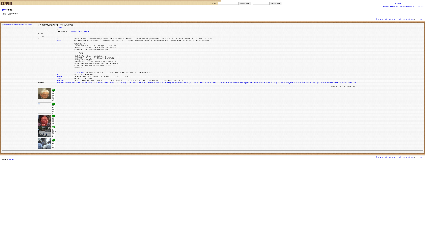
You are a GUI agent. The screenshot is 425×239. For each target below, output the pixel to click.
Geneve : (60, 78)
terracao (106, 83)
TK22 (299, 83)
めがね (164, 83)
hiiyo (251, 83)
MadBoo (201, 83)
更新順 (377, 19)
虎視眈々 (323, 83)
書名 (385, 19)
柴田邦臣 (309, 83)
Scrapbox (398, 3)
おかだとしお (227, 83)
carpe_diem (289, 83)
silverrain (330, 83)
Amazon (80, 31)
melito (256, 83)
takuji (124, 83)
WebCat (86, 31)
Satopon (282, 83)
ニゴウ (196, 83)
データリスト (419, 19)
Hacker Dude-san (81, 83)
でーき (95, 83)
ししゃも (219, 83)
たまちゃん (270, 83)
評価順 (391, 19)
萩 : (58, 39)
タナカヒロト (343, 83)
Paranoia (150, 83)
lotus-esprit (60, 83)
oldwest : (60, 76)
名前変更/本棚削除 (406, 7)
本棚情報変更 (394, 7)
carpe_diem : (61, 80)
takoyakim (262, 83)
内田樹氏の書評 (79, 72)
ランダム (421, 7)
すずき (276, 83)
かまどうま (316, 83)
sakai (186, 83)
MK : (58, 74)
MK (140, 83)
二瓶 (354, 83)
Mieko (90, 83)
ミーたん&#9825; (132, 83)
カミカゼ (208, 83)
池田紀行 (180, 83)
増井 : (59, 40)
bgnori (336, 83)
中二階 (174, 83)
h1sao (214, 83)
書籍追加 (386, 7)
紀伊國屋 (74, 31)
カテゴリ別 (406, 19)
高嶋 (295, 83)
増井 (4, 10)
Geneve (240, 83)
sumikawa (68, 83)
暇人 (118, 83)
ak (160, 83)
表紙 (381, 19)
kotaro (350, 83)
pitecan (11, 159)
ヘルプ (415, 7)
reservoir (100, 83)
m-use (144, 83)
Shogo (169, 83)
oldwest (235, 83)
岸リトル (113, 83)
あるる (190, 83)
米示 (157, 83)
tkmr (73, 83)
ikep (303, 83)
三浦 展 (59, 27)
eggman (246, 83)
